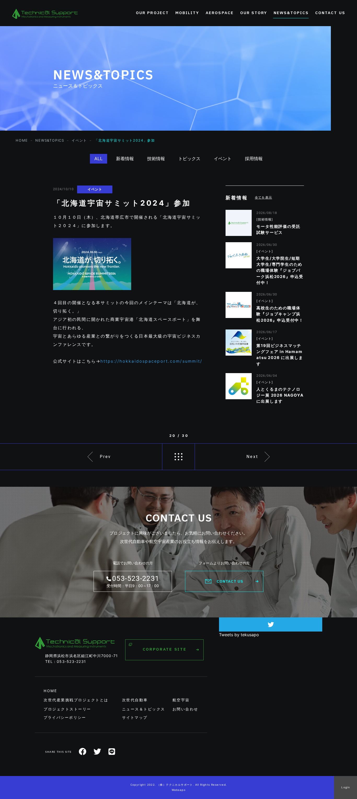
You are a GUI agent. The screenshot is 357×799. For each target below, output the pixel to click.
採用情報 (254, 158)
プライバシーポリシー (65, 717)
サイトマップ (134, 717)
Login (345, 787)
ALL (98, 158)
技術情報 (156, 158)
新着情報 (125, 158)
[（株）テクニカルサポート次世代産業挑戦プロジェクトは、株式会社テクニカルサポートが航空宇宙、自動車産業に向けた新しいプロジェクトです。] (45, 13)
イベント (223, 158)
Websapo (179, 789)
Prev (105, 456)
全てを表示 (263, 197)
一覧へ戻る (178, 457)
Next (252, 456)
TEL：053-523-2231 (65, 661)
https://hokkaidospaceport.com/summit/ (151, 361)
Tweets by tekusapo (239, 634)
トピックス (189, 158)
